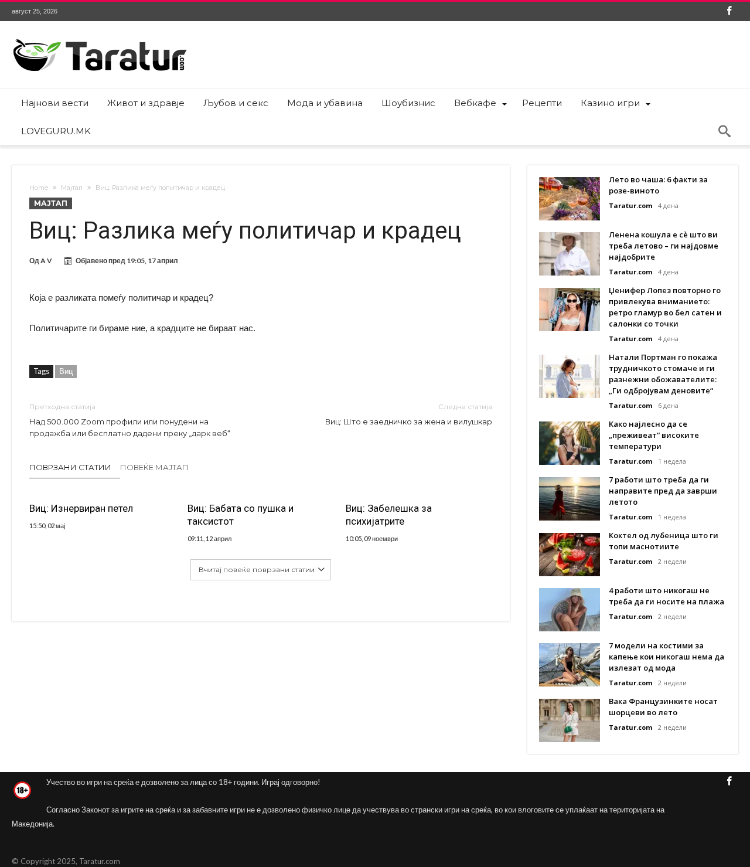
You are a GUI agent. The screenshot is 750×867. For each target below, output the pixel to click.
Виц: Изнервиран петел (81, 508)
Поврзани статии (70, 467)
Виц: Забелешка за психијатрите (389, 514)
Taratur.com (630, 205)
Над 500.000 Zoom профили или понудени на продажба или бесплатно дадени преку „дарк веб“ (129, 420)
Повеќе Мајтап (154, 467)
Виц (66, 371)
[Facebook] (729, 11)
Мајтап (72, 187)
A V (46, 260)
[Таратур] (100, 38)
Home (38, 187)
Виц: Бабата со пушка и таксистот (241, 514)
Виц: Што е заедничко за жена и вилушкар (408, 414)
